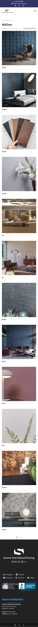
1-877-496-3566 (12, 614)
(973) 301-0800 (11, 612)
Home (3, 20)
